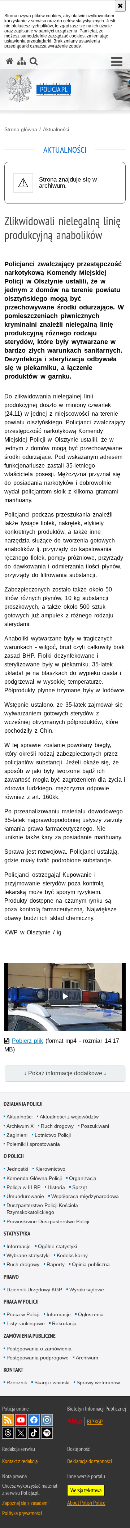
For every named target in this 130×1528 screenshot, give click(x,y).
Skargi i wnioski (51, 1382)
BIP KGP (95, 1421)
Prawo (11, 1277)
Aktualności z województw (69, 1117)
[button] (116, 62)
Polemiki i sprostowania (33, 1144)
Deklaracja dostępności (89, 1461)
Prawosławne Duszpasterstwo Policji (47, 1221)
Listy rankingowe (25, 1323)
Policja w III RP (23, 1187)
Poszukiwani (95, 1126)
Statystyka (17, 1233)
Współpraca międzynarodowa (85, 1196)
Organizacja (82, 1178)
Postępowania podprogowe (37, 1358)
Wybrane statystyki (27, 1255)
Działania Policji (23, 1104)
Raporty (56, 1264)
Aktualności (56, 129)
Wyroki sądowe (86, 1289)
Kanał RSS (8, 1420)
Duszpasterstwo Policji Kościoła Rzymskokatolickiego (42, 1208)
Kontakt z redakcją (20, 1461)
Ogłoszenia (91, 1314)
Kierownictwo (50, 1169)
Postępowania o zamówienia (39, 1348)
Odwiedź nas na (21, 1420)
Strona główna (20, 129)
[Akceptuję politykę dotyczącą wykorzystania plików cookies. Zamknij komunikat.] (120, 6)
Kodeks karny (72, 1255)
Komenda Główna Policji (34, 1178)
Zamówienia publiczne (30, 1336)
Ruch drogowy (57, 1126)
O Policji (14, 1156)
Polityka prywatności (22, 1512)
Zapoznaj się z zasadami (25, 1502)
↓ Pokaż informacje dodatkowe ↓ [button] (65, 1073)
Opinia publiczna (91, 1264)
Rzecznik (16, 1382)
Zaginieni (16, 1135)
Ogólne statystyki (57, 1246)
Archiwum (87, 1358)
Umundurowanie (25, 1196)
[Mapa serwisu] (21, 61)
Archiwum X (20, 1126)
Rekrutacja (64, 1323)
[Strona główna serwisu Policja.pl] (10, 61)
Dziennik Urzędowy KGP (34, 1289)
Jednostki (17, 1169)
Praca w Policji (21, 1301)
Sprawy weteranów (98, 1382)
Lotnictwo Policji (53, 1135)
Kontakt (13, 1369)
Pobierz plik (27, 1041)
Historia (56, 1187)
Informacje (18, 1246)
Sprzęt (79, 1187)
